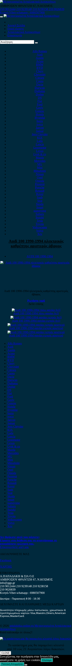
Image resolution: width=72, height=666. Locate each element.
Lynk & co (39, 154)
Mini (39, 167)
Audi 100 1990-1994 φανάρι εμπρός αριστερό (36, 328)
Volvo (39, 230)
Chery (39, 71)
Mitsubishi (40, 170)
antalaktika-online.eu (22, 625)
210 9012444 (8, 9)
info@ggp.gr (7, 582)
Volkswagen (39, 227)
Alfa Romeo (39, 51)
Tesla (40, 220)
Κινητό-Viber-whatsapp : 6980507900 (22, 12)
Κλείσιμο (47, 660)
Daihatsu (40, 91)
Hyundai (40, 117)
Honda (40, 114)
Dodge (40, 94)
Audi (40, 54)
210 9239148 (24, 9)
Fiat (39, 101)
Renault (39, 190)
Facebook (5, 560)
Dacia (39, 84)
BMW (39, 64)
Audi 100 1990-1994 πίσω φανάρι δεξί (36, 313)
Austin (40, 57)
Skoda (39, 204)
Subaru (40, 214)
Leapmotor (39, 147)
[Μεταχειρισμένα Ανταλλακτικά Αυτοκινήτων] (35, 638)
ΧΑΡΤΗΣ (6, 566)
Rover (39, 194)
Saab (40, 197)
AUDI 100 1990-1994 (40, 256)
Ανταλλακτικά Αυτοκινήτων (23, 32)
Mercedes (39, 160)
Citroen (39, 77)
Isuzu (40, 121)
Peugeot (39, 184)
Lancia (40, 144)
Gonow (39, 111)
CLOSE (5, 653)
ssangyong (40, 210)
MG (39, 164)
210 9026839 (56, 9)
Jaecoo (40, 127)
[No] (25, 664)
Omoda (39, 180)
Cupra (39, 81)
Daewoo (40, 87)
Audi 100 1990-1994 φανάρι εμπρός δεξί (36, 320)
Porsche (39, 187)
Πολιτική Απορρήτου (12, 664)
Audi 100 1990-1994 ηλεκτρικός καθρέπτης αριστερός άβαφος (36, 243)
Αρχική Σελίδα (16, 25)
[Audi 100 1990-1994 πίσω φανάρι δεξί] (36, 310)
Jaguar (40, 131)
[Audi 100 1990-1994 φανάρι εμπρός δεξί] (36, 317)
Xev (39, 234)
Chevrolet (39, 74)
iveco (40, 124)
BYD (40, 67)
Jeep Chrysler (40, 134)
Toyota (40, 224)
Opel (40, 177)
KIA (39, 137)
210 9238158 (40, 9)
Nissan (40, 174)
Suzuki (40, 217)
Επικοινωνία (14, 35)
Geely (39, 107)
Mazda (40, 157)
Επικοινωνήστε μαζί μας (14, 547)
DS (40, 97)
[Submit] (36, 42)
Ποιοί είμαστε (15, 28)
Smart (39, 207)
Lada (40, 141)
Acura (39, 61)
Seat (39, 200)
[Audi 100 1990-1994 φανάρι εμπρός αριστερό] (36, 324)
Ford (39, 104)
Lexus (39, 150)
